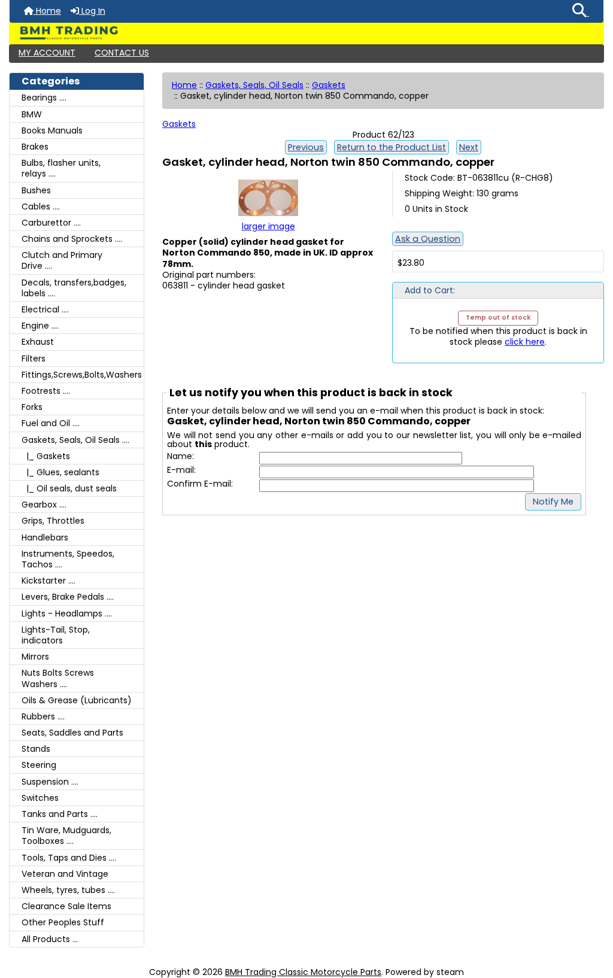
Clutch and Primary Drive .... (62, 260)
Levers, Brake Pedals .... (68, 597)
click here (525, 342)
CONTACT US (122, 53)
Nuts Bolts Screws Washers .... (58, 678)
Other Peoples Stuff (63, 922)
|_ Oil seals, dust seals (69, 488)
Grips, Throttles (53, 521)
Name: (180, 456)
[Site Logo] (306, 33)
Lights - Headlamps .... (67, 613)
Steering (39, 765)
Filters (33, 359)
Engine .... (40, 326)
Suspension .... (50, 782)
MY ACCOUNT (47, 53)
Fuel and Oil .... (51, 423)
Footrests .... (46, 391)
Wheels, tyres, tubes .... (68, 890)
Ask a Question (427, 239)
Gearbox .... (44, 505)
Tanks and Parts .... (60, 814)
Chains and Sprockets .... (72, 239)
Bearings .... (44, 98)
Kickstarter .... (48, 581)
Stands (36, 749)
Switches (40, 798)
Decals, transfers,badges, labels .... (74, 288)
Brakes (35, 147)
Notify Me (553, 502)
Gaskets (328, 85)
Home (47, 11)
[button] (581, 11)
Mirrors (35, 657)
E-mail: (181, 470)
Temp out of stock (498, 317)
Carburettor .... (51, 223)
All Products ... (50, 939)
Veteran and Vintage (65, 874)
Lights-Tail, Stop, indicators (56, 635)
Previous (306, 147)
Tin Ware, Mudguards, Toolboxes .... (66, 835)
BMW (32, 114)
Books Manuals (52, 130)
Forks (32, 407)
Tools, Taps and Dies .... (69, 858)
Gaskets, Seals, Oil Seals (254, 85)
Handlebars (45, 537)
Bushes (36, 190)
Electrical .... (45, 309)
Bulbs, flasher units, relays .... (61, 168)
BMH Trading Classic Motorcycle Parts (303, 972)
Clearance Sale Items (66, 906)
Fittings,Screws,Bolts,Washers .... (83, 375)
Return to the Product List (391, 147)
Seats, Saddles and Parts (72, 733)
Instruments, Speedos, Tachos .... (68, 559)
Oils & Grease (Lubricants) (77, 700)
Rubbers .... (43, 716)
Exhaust (38, 342)
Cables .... (41, 206)
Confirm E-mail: (200, 483)
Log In (92, 11)
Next (468, 147)
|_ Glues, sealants (60, 472)
